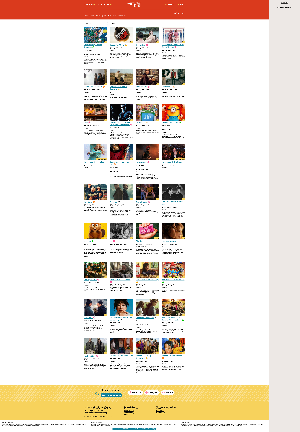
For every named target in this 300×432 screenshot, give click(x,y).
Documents (160, 413)
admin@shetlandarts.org (97, 413)
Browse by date (101, 15)
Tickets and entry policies (166, 407)
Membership (112, 15)
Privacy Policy (129, 407)
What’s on (88, 4)
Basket (284, 3)
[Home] (134, 3)
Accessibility (129, 413)
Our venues (103, 4)
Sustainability (129, 411)
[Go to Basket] (183, 13)
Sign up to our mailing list (111, 395)
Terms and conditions (132, 409)
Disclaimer (160, 411)
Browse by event (89, 15)
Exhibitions (122, 15)
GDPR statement (162, 409)
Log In (178, 13)
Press (126, 414)
